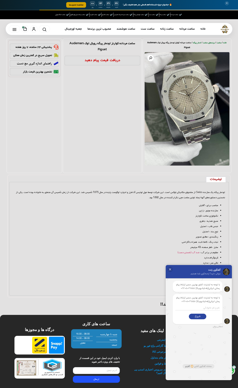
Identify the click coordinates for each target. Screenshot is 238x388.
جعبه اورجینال (73, 29)
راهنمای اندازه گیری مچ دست (34, 63)
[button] (150, 58)
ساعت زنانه (167, 29)
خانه (203, 29)
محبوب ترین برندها (99, 29)
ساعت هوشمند (126, 29)
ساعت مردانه (187, 29)
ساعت (219, 42)
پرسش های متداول (161, 357)
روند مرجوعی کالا (161, 351)
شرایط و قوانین (163, 363)
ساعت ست (148, 29)
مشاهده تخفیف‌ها (76, 4)
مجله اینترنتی (164, 339)
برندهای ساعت (209, 42)
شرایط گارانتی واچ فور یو (157, 345)
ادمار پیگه (197, 42)
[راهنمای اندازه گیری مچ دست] (56, 63)
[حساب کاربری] (33, 29)
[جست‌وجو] (44, 29)
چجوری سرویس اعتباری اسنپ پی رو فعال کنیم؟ (152, 371)
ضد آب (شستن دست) (188, 253)
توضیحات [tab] (216, 179)
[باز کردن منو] (14, 29)
